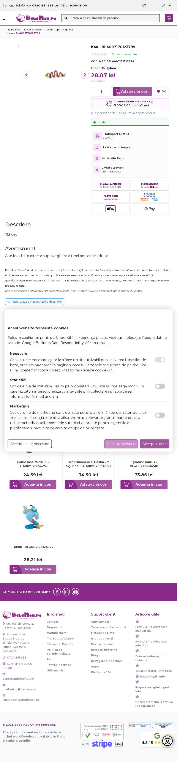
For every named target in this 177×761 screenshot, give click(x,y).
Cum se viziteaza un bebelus (149, 658)
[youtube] (75, 591)
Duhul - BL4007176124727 (33, 547)
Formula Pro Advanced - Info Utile (152, 643)
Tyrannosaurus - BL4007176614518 (144, 464)
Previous (26, 74)
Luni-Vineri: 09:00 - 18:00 (17, 666)
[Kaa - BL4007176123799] (56, 75)
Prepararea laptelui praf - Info (153, 689)
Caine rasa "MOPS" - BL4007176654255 (33, 464)
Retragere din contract (107, 661)
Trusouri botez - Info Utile (153, 671)
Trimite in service (59, 664)
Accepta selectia (121, 444)
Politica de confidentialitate (58, 651)
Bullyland (109, 68)
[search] (66, 18)
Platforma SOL (101, 672)
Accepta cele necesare (29, 444)
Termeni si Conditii (60, 644)
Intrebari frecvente (104, 649)
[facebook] (57, 591)
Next (85, 74)
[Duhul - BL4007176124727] (32, 517)
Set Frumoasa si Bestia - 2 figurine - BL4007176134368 (88, 464)
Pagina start (13, 29)
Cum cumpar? (101, 621)
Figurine (68, 29)
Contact (52, 621)
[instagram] (66, 591)
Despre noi (54, 627)
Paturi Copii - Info (152, 676)
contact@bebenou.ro (18, 678)
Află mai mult (96, 343)
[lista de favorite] (145, 5)
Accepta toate (154, 444)
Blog (94, 655)
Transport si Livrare (60, 638)
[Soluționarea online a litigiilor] (163, 725)
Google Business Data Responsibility (53, 343)
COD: (94, 61)
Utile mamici (56, 670)
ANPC (95, 666)
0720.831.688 (16, 657)
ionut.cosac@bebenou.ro (18, 699)
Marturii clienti (57, 633)
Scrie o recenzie (124, 54)
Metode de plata (102, 633)
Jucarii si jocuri (33, 29)
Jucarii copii (52, 29)
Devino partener (102, 644)
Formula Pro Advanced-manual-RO (152, 628)
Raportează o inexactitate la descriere (37, 301)
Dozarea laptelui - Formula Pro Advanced (154, 703)
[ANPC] (139, 725)
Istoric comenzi (102, 638)
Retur (51, 659)
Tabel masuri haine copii (108, 627)
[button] (7, 18)
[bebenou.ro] (36, 18)
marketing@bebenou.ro (18, 689)
